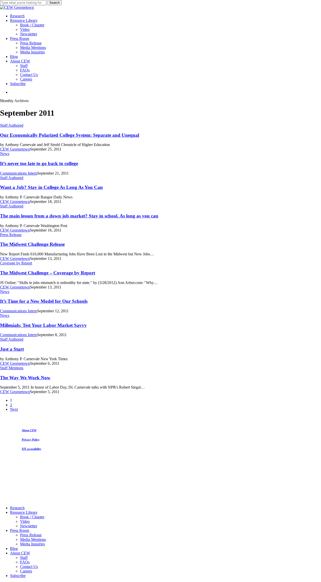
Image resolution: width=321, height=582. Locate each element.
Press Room (19, 530)
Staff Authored (11, 125)
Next (14, 409)
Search (54, 3)
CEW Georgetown (15, 149)
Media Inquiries (32, 544)
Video (25, 521)
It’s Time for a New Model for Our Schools (44, 301)
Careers (26, 571)
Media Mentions (33, 539)
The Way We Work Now (25, 377)
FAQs (25, 562)
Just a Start (12, 349)
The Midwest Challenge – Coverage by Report (47, 272)
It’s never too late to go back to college (39, 163)
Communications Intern (18, 173)
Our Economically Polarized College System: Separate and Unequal (69, 135)
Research (17, 508)
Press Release (11, 235)
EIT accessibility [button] (31, 448)
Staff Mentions (11, 368)
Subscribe (18, 575)
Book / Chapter (32, 517)
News (4, 154)
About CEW (20, 553)
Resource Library (24, 512)
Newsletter (28, 526)
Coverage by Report (16, 263)
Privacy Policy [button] (31, 439)
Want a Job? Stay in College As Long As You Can (51, 187)
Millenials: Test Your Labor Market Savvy (43, 325)
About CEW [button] (29, 430)
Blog (14, 548)
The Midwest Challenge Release (32, 244)
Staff (24, 557)
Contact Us (29, 566)
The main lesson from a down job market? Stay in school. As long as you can (79, 216)
